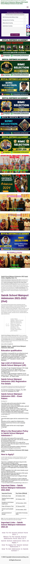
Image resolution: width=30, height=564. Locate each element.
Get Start (15, 34)
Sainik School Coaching (7, 25)
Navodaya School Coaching (8, 20)
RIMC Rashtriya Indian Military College (10, 17)
